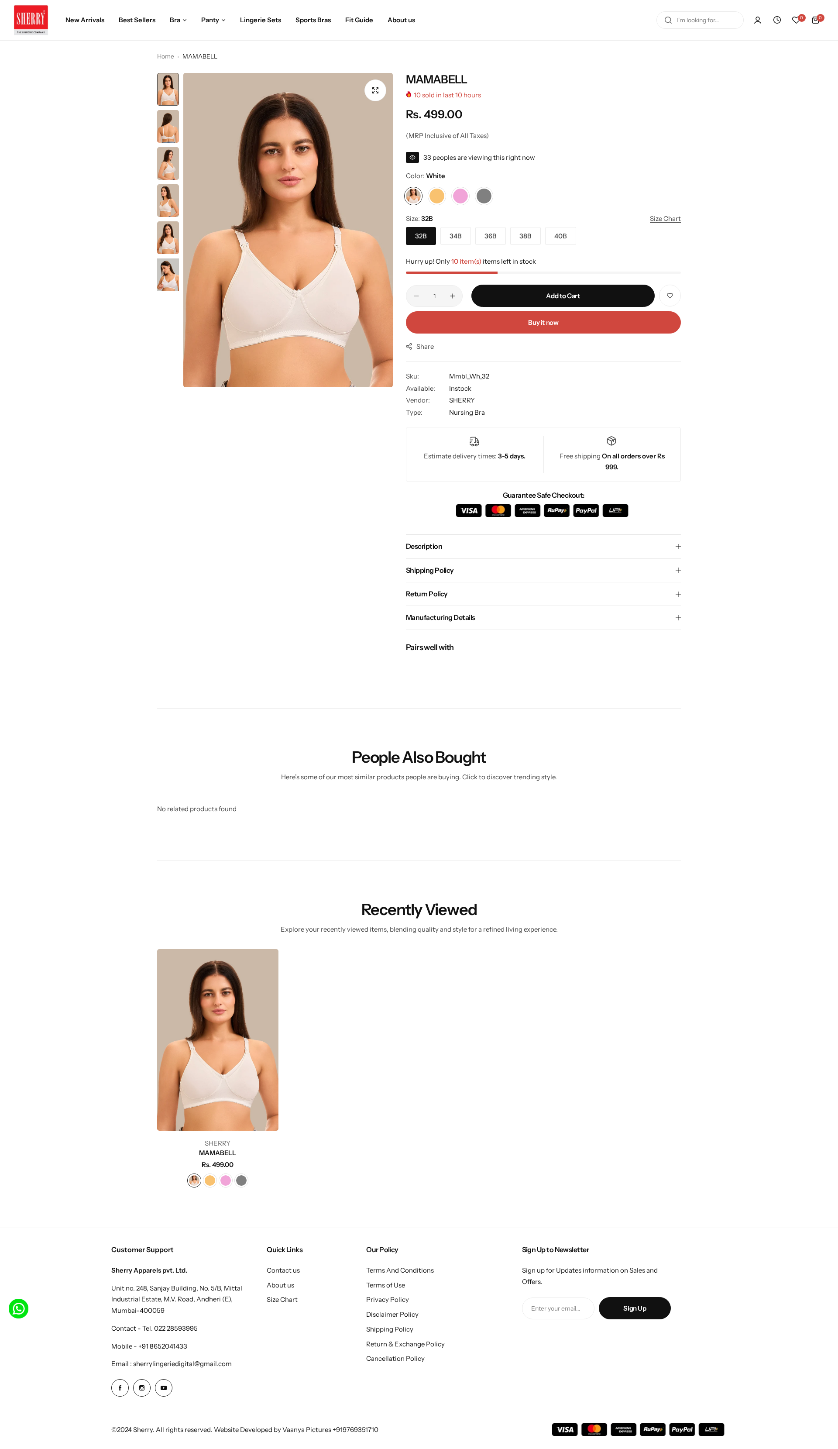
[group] (288, 230)
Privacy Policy (387, 1299)
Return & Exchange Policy (405, 1344)
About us (280, 1285)
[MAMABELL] (217, 1040)
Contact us (283, 1270)
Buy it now (543, 322)
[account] (757, 20)
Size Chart (282, 1299)
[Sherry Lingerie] (31, 20)
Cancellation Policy (395, 1358)
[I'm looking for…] (668, 20)
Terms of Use (385, 1285)
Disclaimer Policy (392, 1314)
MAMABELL (217, 1153)
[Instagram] (142, 1388)
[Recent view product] (776, 20)
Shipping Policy (389, 1329)
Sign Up (634, 1308)
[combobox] (700, 20)
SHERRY (462, 400)
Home (165, 56)
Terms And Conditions (400, 1270)
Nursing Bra (467, 412)
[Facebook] (120, 1388)
